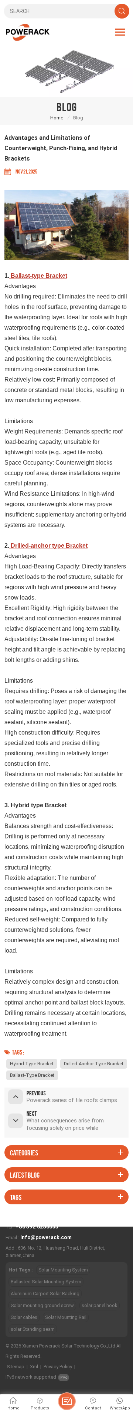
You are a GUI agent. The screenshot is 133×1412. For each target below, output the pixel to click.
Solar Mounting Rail (65, 1317)
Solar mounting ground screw (42, 1305)
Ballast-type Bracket (32, 1075)
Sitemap (15, 1366)
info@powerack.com (46, 1237)
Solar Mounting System (63, 1270)
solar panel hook (99, 1305)
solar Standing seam (33, 1329)
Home (56, 118)
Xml (34, 1366)
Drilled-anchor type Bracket (93, 1063)
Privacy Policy (58, 1366)
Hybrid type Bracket (32, 1063)
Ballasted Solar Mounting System (46, 1281)
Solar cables (24, 1317)
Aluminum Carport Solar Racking (45, 1293)
